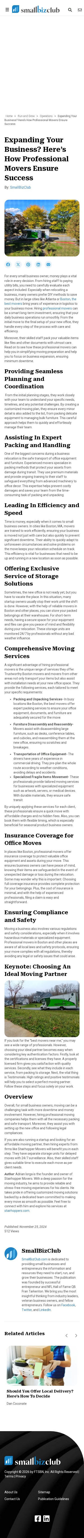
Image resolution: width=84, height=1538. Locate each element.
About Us (10, 1492)
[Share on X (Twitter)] (20, 267)
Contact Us (12, 1499)
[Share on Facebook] (9, 267)
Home (9, 116)
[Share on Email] (49, 267)
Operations (46, 116)
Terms (9, 1476)
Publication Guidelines (53, 1499)
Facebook (68, 1305)
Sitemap (44, 1492)
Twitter (27, 1310)
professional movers (57, 308)
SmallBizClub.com (34, 1259)
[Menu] (6, 9)
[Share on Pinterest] (30, 267)
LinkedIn (45, 1310)
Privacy (21, 1476)
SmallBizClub (20, 187)
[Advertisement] (42, 67)
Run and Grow (26, 116)
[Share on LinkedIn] (40, 267)
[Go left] (66, 1336)
